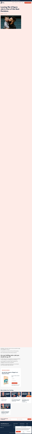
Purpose (2, 13)
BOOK (13, 2)
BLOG (22, 2)
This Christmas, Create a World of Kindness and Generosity (25, 400)
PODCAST (20, 2)
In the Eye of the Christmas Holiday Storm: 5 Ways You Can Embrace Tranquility (5, 412)
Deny (23, 431)
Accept (18, 431)
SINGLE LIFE (16, 2)
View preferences (28, 431)
